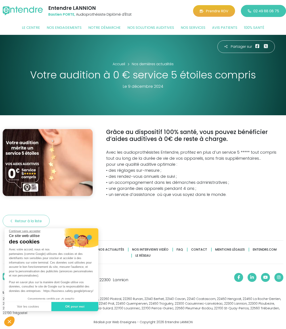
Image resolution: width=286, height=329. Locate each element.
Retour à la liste (29, 221)
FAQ (180, 249)
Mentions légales (230, 249)
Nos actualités (111, 249)
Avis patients (224, 27)
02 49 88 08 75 (266, 11)
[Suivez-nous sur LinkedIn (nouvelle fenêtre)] (252, 277)
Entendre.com (265, 249)
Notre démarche (104, 27)
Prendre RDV (217, 11)
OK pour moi (74, 306)
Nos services (193, 27)
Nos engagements (64, 27)
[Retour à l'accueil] (23, 10)
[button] (9, 321)
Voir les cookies (28, 306)
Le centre (31, 27)
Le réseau (143, 256)
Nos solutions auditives (150, 27)
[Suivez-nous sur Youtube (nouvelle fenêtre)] (265, 277)
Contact (199, 249)
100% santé (254, 27)
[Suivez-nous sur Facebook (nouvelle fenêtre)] (238, 277)
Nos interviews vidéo (150, 249)
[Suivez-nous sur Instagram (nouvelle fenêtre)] (278, 277)
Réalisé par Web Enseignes (115, 322)
